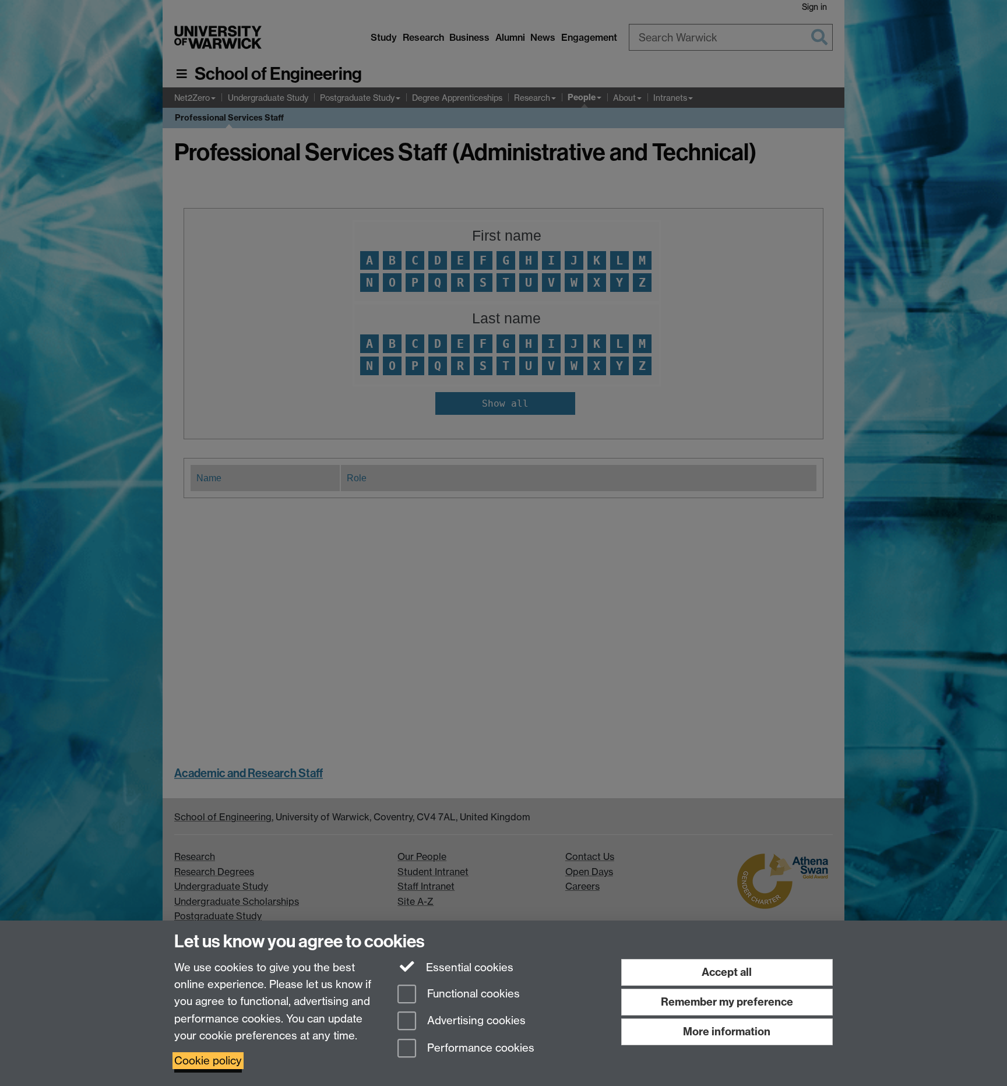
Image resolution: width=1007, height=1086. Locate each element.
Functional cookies (472, 993)
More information (726, 1031)
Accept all (727, 972)
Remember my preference (727, 1002)
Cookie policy (208, 1060)
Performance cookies (479, 1048)
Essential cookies (468, 967)
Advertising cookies (475, 1021)
